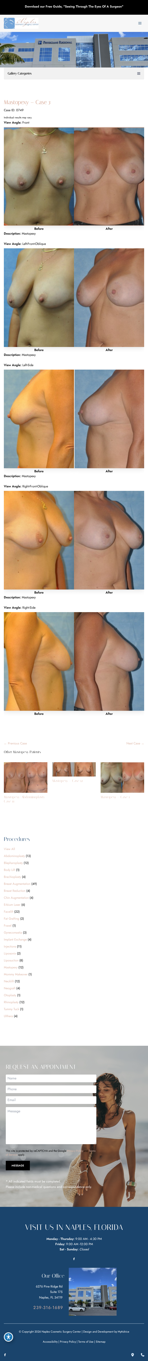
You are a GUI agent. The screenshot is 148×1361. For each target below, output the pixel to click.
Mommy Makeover (16, 974)
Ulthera (8, 1016)
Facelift (8, 911)
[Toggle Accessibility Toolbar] (8, 1337)
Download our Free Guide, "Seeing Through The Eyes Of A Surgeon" (74, 6)
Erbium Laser (12, 904)
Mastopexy (11, 967)
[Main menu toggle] (139, 23)
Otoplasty (10, 995)
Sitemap (100, 1342)
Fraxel (8, 925)
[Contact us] (142, 1354)
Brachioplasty (12, 877)
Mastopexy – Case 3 (27, 102)
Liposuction (11, 960)
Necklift (9, 981)
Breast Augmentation (17, 884)
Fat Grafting (11, 918)
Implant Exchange (15, 939)
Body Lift (9, 870)
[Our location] (132, 1354)
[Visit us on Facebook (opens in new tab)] (74, 1259)
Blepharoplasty (13, 863)
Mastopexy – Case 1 (115, 797)
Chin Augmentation (16, 897)
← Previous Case (15, 743)
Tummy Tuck (11, 1009)
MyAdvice (123, 1331)
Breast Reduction (14, 891)
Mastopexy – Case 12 (67, 781)
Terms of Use (85, 1342)
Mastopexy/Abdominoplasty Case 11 (24, 799)
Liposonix (10, 953)
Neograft (9, 988)
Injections (10, 946)
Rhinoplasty (11, 1002)
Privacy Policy (75, 1151)
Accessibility (50, 1342)
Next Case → (135, 743)
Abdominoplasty (14, 856)
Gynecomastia (13, 932)
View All (9, 849)
